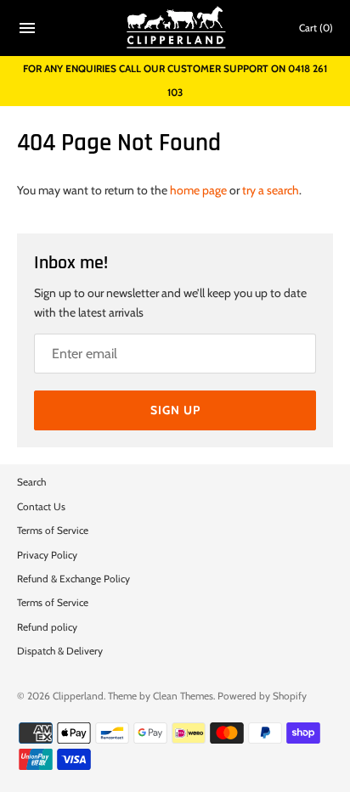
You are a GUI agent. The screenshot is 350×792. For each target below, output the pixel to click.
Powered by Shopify (262, 696)
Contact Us (41, 507)
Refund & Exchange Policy (73, 579)
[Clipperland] (175, 28)
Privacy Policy (47, 555)
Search (31, 482)
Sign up (175, 410)
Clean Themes (183, 696)
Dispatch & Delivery (60, 651)
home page (198, 190)
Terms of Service (52, 530)
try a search (270, 190)
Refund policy (47, 627)
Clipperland (78, 696)
